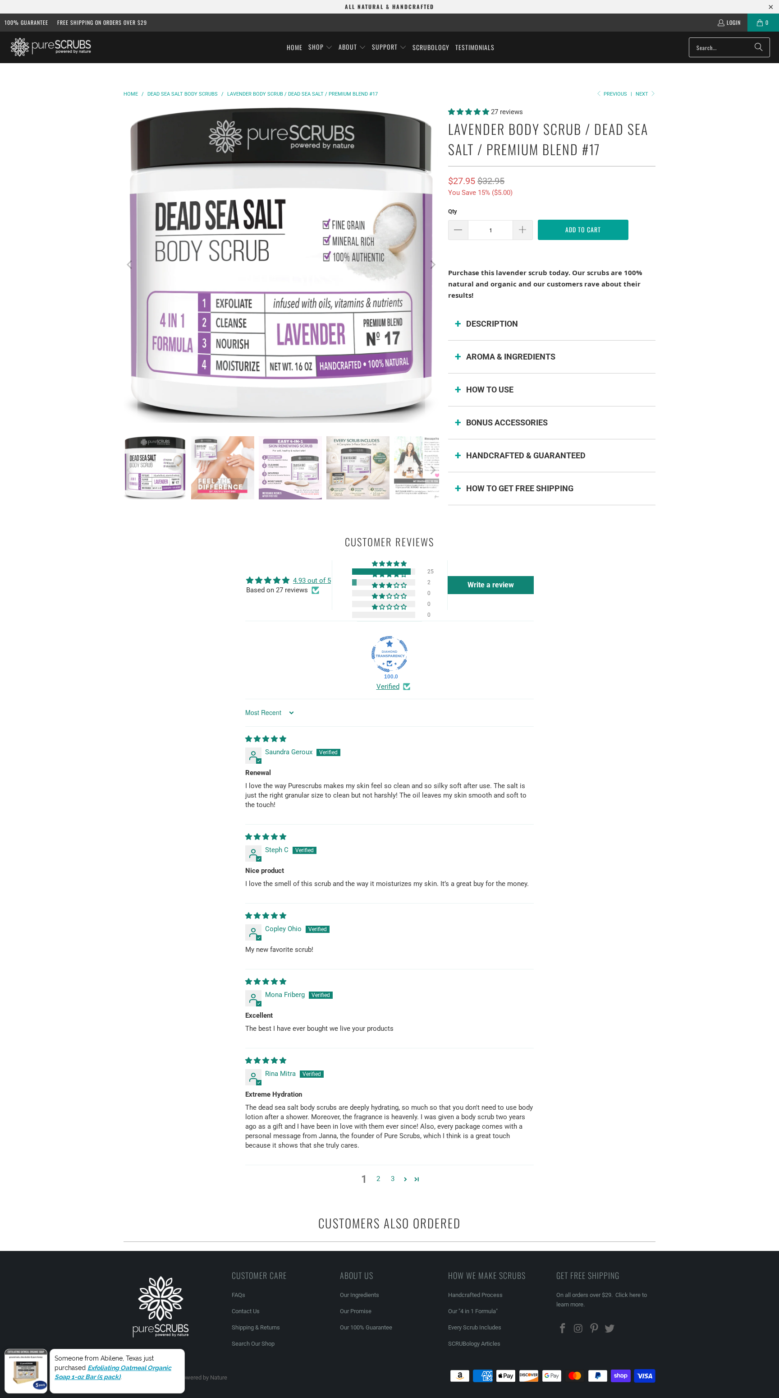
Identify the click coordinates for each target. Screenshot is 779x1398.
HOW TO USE (489, 389)
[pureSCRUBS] (50, 47)
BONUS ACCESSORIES (507, 422)
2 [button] (378, 1179)
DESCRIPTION (492, 323)
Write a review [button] (490, 585)
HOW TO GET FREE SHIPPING (519, 488)
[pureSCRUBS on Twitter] (610, 1329)
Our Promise (355, 1311)
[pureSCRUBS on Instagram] (579, 1329)
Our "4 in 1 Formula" (473, 1311)
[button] (320, 47)
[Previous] (130, 265)
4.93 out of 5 (312, 581)
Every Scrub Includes (474, 1327)
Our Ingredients (359, 1295)
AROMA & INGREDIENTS (510, 356)
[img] (265, 739)
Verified (387, 687)
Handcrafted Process (475, 1295)
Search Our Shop (253, 1343)
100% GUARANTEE (26, 22)
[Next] (432, 265)
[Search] (758, 47)
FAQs (238, 1295)
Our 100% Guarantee (366, 1327)
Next (643, 94)
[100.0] (389, 654)
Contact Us (246, 1311)
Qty (452, 211)
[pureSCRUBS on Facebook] (563, 1329)
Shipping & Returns (256, 1327)
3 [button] (392, 1179)
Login (734, 22)
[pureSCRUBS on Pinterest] (594, 1329)
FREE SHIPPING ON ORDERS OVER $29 (102, 22)
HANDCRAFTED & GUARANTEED (526, 455)
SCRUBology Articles (474, 1343)
